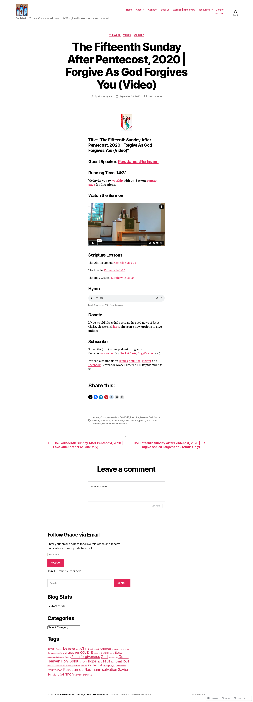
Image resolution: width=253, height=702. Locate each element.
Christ (103, 417)
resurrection (54, 670)
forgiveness (142, 417)
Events (68, 657)
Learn (113, 662)
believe (95, 417)
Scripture (53, 674)
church (126, 649)
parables (134, 420)
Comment (156, 506)
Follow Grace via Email (73, 534)
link (105, 349)
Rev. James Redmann (138, 161)
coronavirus (112, 417)
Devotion (105, 653)
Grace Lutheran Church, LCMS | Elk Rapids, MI (82, 694)
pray (105, 665)
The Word (115, 35)
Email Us (165, 9)
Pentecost (95, 665)
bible (78, 649)
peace (142, 420)
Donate (220, 9)
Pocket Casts (128, 353)
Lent (119, 661)
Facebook (94, 365)
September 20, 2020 (130, 96)
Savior (115, 423)
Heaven (95, 420)
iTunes (123, 361)
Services (78, 675)
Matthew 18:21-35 (123, 278)
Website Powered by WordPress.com (131, 694)
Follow (55, 562)
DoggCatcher (146, 353)
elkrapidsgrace (105, 96)
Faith (132, 417)
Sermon (123, 423)
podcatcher (106, 353)
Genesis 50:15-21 (125, 263)
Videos (127, 35)
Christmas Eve (117, 649)
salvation (106, 423)
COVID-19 (124, 417)
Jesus (120, 420)
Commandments (54, 653)
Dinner (112, 653)
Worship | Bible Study (184, 9)
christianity (95, 649)
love (126, 420)
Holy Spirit (105, 420)
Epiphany (60, 657)
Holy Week (83, 662)
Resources (204, 9)
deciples (97, 653)
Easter (119, 652)
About (139, 9)
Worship (139, 35)
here (116, 327)
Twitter (146, 361)
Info (98, 662)
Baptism (59, 649)
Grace (157, 417)
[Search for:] (79, 583)
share (85, 675)
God (151, 417)
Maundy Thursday (54, 666)
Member (219, 13)
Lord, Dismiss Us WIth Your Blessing (105, 305)
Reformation (121, 666)
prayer (111, 665)
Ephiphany (51, 657)
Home (129, 9)
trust (90, 675)
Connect (152, 9)
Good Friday (113, 657)
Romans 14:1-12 (114, 270)
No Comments (155, 96)
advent (51, 648)
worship (117, 180)
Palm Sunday (66, 666)
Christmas (105, 648)
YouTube (134, 361)
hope (113, 420)
